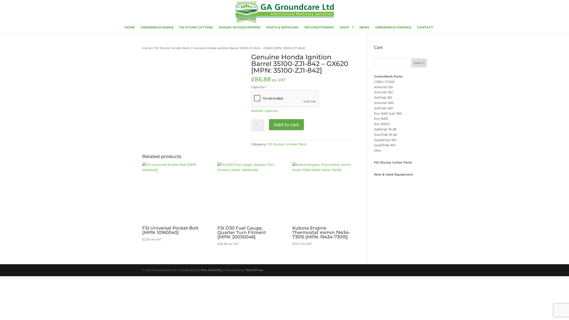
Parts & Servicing (282, 27)
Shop (344, 27)
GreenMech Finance (393, 27)
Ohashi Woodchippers (239, 27)
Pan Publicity (211, 270)
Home (130, 27)
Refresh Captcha (264, 111)
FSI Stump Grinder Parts (172, 48)
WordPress (254, 270)
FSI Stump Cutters (196, 27)
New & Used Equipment (393, 174)
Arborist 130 (383, 87)
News (364, 27)
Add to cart (286, 124)
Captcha (259, 87)
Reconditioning (319, 27)
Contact (425, 27)
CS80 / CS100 (384, 82)
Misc (377, 150)
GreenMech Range (157, 27)
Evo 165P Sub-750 (388, 114)
